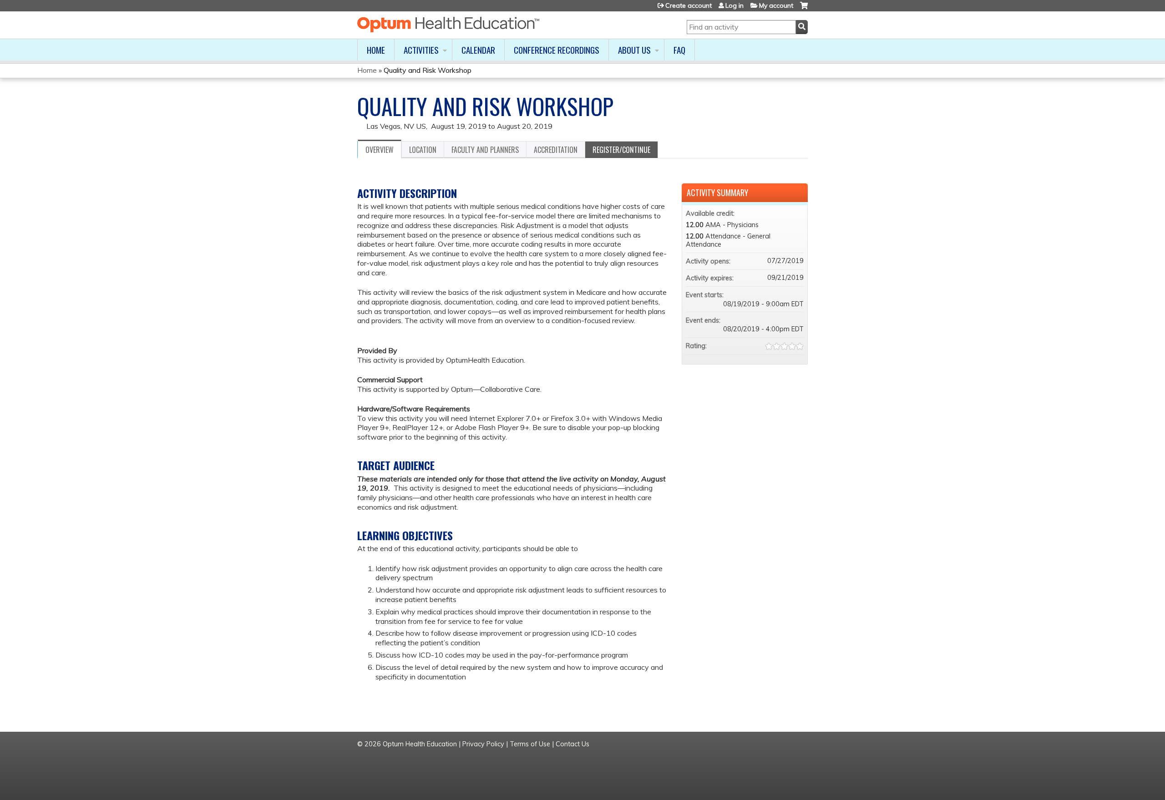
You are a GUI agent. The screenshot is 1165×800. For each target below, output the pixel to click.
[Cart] (804, 8)
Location (422, 149)
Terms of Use (530, 744)
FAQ (679, 49)
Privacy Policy (483, 744)
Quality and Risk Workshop (427, 70)
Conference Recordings (556, 49)
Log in (734, 5)
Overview (379, 149)
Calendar (478, 49)
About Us (634, 49)
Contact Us (572, 744)
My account (776, 5)
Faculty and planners (485, 149)
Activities (421, 49)
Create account (688, 5)
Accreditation (555, 149)
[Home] (448, 24)
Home (376, 49)
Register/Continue (621, 149)
